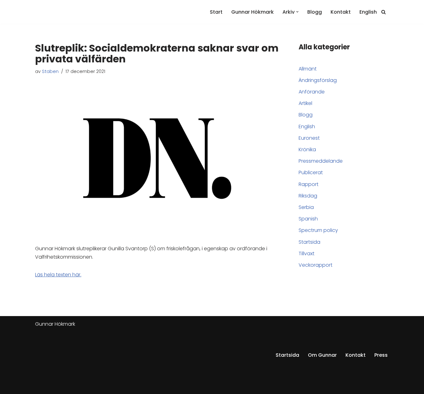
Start (216, 12)
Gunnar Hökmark (252, 12)
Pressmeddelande (321, 161)
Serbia (306, 207)
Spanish (308, 218)
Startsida (309, 242)
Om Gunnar (322, 355)
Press (381, 355)
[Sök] (383, 12)
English (368, 12)
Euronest (309, 138)
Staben (50, 71)
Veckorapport (315, 265)
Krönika (307, 149)
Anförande (312, 91)
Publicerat (311, 172)
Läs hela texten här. (58, 274)
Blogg (314, 12)
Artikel (305, 103)
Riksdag (308, 195)
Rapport (308, 184)
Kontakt (341, 12)
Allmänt (308, 68)
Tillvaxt (306, 253)
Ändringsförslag (318, 80)
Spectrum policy (318, 230)
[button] (297, 12)
